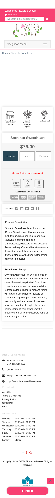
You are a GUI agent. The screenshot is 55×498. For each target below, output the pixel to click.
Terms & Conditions (11, 395)
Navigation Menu (17, 44)
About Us (6, 392)
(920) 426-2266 (14, 369)
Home (5, 53)
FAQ (4, 406)
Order (27, 491)
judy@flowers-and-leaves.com (21, 375)
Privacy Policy (9, 399)
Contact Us (7, 403)
